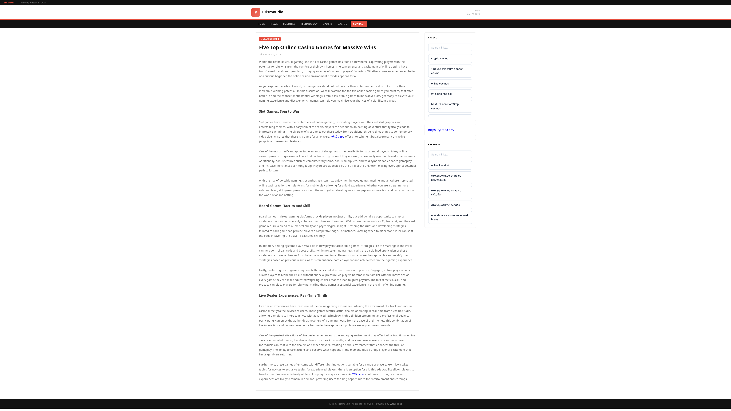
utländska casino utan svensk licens (450, 217)
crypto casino (439, 58)
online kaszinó (440, 165)
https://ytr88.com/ (441, 130)
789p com (358, 374)
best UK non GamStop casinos (445, 106)
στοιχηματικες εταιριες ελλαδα (446, 192)
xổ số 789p (337, 136)
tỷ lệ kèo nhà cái (441, 93)
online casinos (440, 83)
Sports (327, 23)
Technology (309, 23)
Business (289, 23)
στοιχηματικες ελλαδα (445, 204)
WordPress (396, 403)
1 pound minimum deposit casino (447, 71)
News (274, 23)
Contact (359, 23)
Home (261, 23)
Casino (342, 23)
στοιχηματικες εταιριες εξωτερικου (446, 177)
